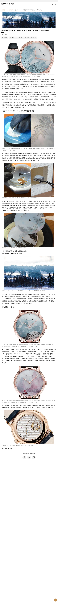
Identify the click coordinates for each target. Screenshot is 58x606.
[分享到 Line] (34, 457)
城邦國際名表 (4, 10)
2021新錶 (5, 37)
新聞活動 (11, 10)
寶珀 (20, 37)
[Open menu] (55, 4)
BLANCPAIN (13, 37)
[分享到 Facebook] (24, 457)
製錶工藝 (33, 37)
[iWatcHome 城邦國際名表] (7, 4)
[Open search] (52, 4)
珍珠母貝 (26, 37)
